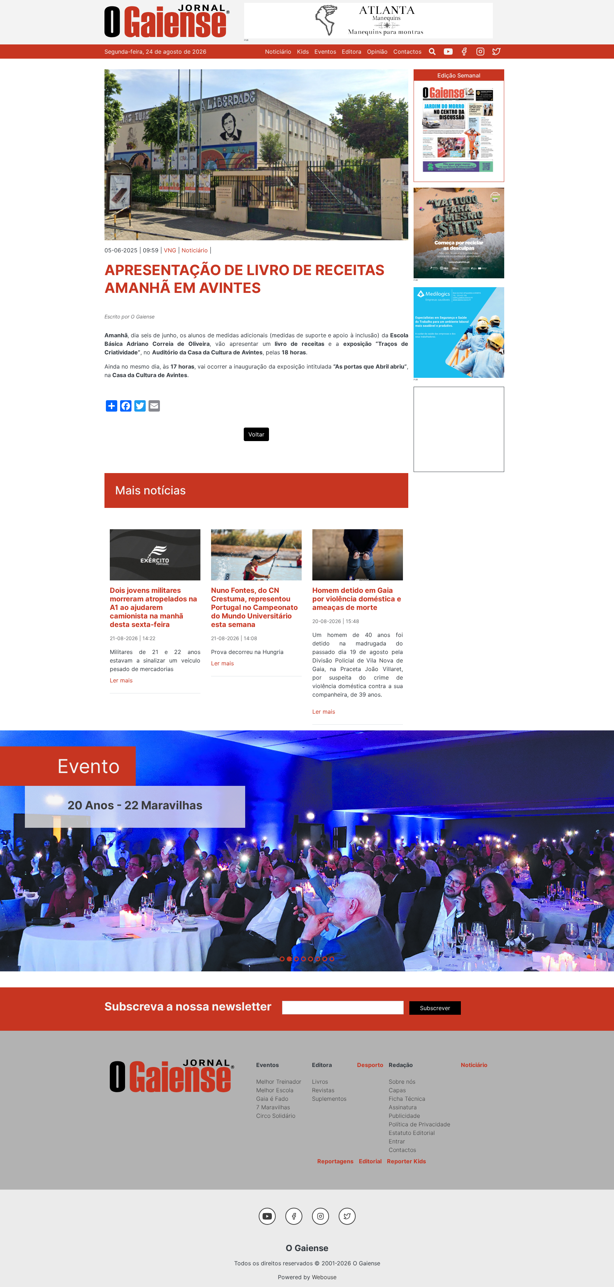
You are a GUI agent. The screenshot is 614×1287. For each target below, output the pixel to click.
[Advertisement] (459, 428)
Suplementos (329, 1098)
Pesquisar (435, 51)
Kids (303, 51)
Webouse (324, 1277)
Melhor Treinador (278, 1081)
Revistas (323, 1090)
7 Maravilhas (273, 1107)
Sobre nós (402, 1081)
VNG (170, 250)
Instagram (483, 51)
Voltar (256, 434)
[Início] (168, 22)
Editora (351, 51)
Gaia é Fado (272, 1098)
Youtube (451, 51)
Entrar (397, 1141)
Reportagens (335, 1161)
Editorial (370, 1161)
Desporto (370, 1064)
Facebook (467, 51)
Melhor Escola (274, 1090)
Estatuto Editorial (412, 1132)
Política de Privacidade (419, 1124)
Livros (320, 1081)
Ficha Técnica (407, 1098)
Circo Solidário (275, 1115)
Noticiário (278, 51)
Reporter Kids (406, 1161)
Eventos (325, 51)
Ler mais (121, 680)
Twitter (499, 51)
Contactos (407, 51)
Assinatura (403, 1107)
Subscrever (435, 1008)
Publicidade (404, 1115)
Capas (397, 1090)
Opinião (377, 51)
